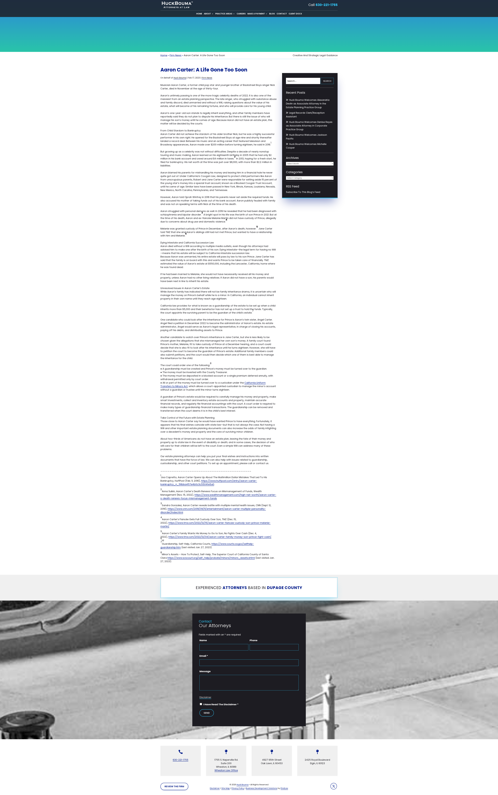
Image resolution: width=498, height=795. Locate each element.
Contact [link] (282, 14)
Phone (253, 640)
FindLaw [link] (284, 788)
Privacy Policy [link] (237, 788)
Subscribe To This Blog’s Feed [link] (303, 192)
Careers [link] (241, 14)
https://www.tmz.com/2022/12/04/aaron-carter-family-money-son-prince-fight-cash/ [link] (219, 536)
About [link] (207, 14)
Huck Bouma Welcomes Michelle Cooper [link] (306, 145)
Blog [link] (272, 14)
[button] (333, 786)
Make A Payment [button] (256, 14)
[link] (176, 4)
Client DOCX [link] (295, 14)
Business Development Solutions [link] (261, 788)
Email (203, 656)
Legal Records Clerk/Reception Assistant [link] (305, 114)
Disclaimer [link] (215, 788)
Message (205, 671)
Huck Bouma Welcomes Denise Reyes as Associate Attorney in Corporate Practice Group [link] (309, 125)
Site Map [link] (225, 788)
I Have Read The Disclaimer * (220, 704)
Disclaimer (205, 697)
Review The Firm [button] (174, 786)
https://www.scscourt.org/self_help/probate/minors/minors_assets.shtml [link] (211, 557)
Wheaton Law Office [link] (226, 770)
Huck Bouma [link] (180, 77)
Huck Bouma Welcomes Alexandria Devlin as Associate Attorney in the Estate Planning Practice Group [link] (307, 103)
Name (203, 640)
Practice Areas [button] (223, 14)
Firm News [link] (207, 77)
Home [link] (199, 14)
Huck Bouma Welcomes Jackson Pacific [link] (306, 136)
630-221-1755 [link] (327, 5)
